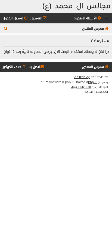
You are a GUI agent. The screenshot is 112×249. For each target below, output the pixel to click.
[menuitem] (88, 18)
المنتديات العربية (81, 87)
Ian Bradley (82, 77)
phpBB (92, 82)
